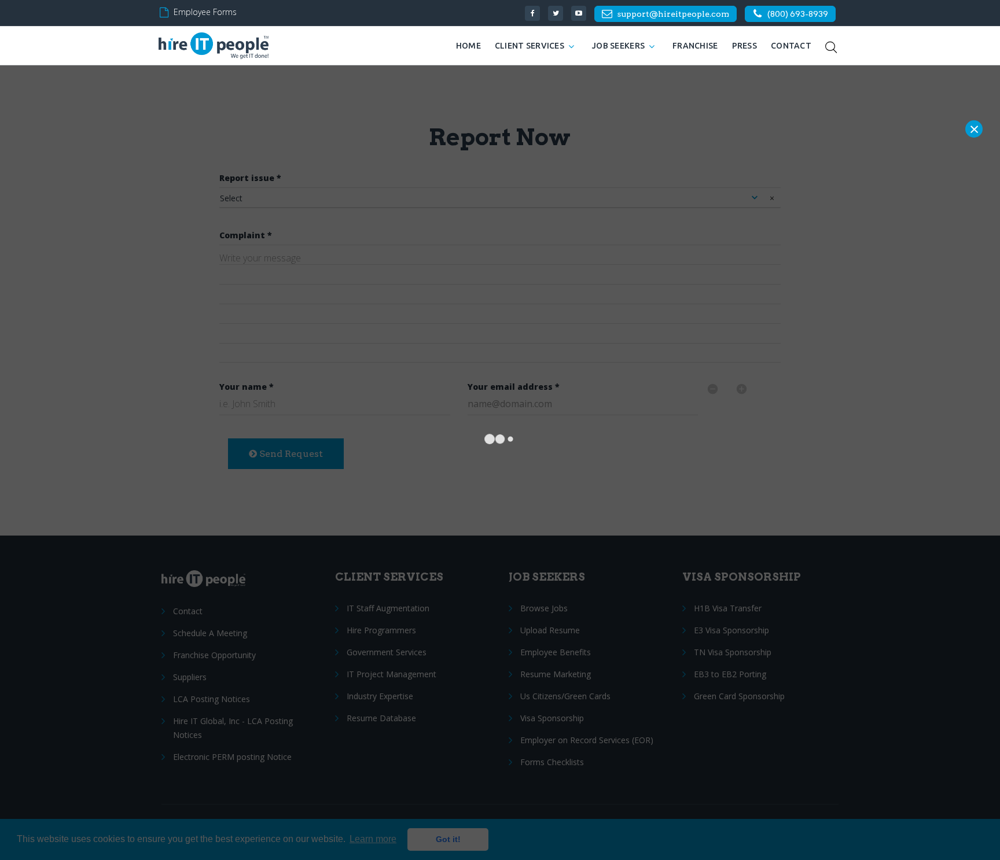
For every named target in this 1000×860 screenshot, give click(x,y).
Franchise (695, 45)
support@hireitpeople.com (673, 14)
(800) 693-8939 (797, 14)
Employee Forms (205, 11)
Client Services (529, 45)
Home (468, 45)
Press (744, 45)
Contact (791, 45)
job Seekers (618, 45)
